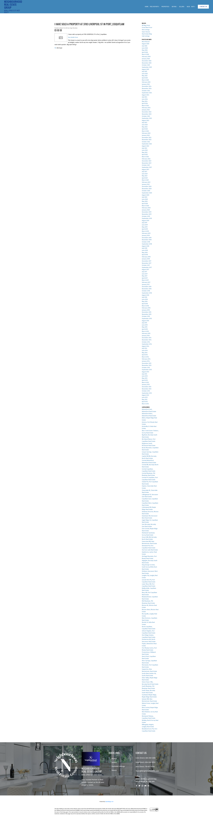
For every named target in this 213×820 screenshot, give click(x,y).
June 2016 (145, 299)
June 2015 (145, 325)
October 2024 (146, 90)
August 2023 (145, 120)
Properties (165, 6)
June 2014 (145, 350)
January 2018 (146, 259)
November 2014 (146, 340)
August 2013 (145, 372)
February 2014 (146, 359)
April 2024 (145, 103)
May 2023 (144, 127)
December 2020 (146, 186)
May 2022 (144, 152)
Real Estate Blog (147, 34)
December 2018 (146, 237)
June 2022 (145, 150)
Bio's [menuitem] (193, 6)
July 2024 (144, 97)
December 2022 (146, 137)
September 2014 (147, 344)
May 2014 (144, 352)
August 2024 (145, 95)
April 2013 (145, 380)
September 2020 (147, 193)
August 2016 (145, 295)
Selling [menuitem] (181, 6)
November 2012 (146, 389)
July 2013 (144, 374)
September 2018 (147, 244)
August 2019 (145, 220)
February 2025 (146, 82)
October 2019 (146, 216)
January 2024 (146, 110)
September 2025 (147, 67)
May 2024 (145, 101)
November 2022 (146, 139)
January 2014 (146, 361)
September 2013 (147, 369)
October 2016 (146, 291)
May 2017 (144, 276)
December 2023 (146, 112)
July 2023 (144, 122)
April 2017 (145, 278)
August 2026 (145, 44)
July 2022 (144, 148)
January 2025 (146, 84)
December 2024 (146, 86)
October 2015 (146, 316)
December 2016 (146, 286)
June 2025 (145, 73)
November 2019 (146, 214)
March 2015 (145, 331)
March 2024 (145, 105)
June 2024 (145, 99)
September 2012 (147, 393)
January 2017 (146, 284)
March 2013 (145, 382)
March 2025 (145, 80)
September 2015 (147, 318)
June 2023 (145, 125)
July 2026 (144, 46)
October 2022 (146, 142)
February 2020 (146, 208)
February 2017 (146, 282)
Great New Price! (147, 27)
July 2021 (144, 171)
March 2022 (145, 156)
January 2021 (146, 184)
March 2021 (145, 180)
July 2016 (144, 297)
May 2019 (144, 227)
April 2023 (145, 129)
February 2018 (146, 257)
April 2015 (145, 329)
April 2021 (145, 178)
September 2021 (147, 167)
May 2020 (145, 201)
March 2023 (145, 131)
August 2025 (145, 69)
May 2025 (144, 75)
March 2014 (145, 357)
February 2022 (146, 159)
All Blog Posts (146, 25)
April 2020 (145, 203)
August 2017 (145, 269)
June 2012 (145, 397)
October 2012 (146, 391)
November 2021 (146, 163)
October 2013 (146, 367)
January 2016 (146, 310)
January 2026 (146, 59)
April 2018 (145, 254)
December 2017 (146, 261)
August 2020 (145, 195)
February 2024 (146, 107)
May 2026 (145, 50)
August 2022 (145, 146)
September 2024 (147, 93)
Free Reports (154, 6)
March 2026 (145, 54)
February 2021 (146, 182)
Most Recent (146, 41)
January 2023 (146, 135)
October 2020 (146, 190)
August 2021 (145, 169)
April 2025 (145, 78)
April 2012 (145, 401)
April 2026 (145, 52)
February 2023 (146, 133)
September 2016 (147, 293)
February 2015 (146, 333)
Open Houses (146, 32)
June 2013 (145, 376)
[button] (203, 7)
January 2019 (146, 235)
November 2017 (146, 263)
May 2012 (144, 399)
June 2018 (145, 250)
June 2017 (145, 274)
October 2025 (146, 65)
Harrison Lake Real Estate (150, 550)
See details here (73, 37)
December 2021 (146, 161)
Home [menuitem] (146, 6)
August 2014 (145, 346)
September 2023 (147, 118)
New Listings (146, 29)
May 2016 (144, 301)
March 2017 (145, 280)
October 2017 (146, 265)
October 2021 (146, 165)
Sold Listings (146, 36)
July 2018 (144, 248)
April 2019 (145, 229)
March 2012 (145, 404)
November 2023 (146, 114)
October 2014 (146, 342)
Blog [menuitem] (188, 6)
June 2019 (145, 225)
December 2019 (146, 212)
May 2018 (144, 252)
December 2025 (146, 61)
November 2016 (146, 289)
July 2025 (144, 71)
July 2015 (144, 323)
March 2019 (145, 231)
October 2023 (146, 116)
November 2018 (146, 240)
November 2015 (146, 314)
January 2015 (146, 335)
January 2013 (146, 384)
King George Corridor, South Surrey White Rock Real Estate (149, 567)
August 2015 (145, 320)
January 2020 (146, 210)
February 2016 (146, 308)
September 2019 (147, 218)
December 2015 (146, 312)
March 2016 (145, 306)
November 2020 (147, 188)
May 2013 (144, 378)
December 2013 (146, 363)
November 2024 (147, 88)
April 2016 (145, 303)
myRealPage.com (109, 801)
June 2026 (145, 48)
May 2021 (144, 176)
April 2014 (145, 355)
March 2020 (145, 205)
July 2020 (144, 197)
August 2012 (145, 395)
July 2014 (144, 348)
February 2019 (146, 233)
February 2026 (146, 56)
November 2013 (146, 365)
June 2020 (145, 199)
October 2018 (146, 242)
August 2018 (145, 246)
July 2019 (144, 222)
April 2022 (145, 154)
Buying (174, 6)
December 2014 (146, 337)
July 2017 (144, 271)
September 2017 (147, 267)
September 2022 (147, 144)
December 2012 (146, 386)
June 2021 (145, 174)
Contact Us (203, 6)
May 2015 (144, 327)
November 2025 (146, 63)
